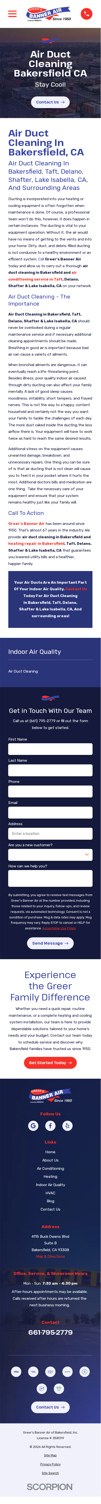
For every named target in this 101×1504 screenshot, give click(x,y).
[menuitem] (50, 1455)
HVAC (50, 1193)
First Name (17, 739)
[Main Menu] (12, 14)
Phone (14, 781)
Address (15, 824)
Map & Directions (50, 1256)
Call (41, 259)
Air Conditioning (50, 1168)
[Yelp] (67, 1126)
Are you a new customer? (30, 845)
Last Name (17, 760)
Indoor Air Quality (50, 1185)
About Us (50, 1160)
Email (12, 803)
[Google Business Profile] (33, 1126)
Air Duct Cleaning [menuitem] (23, 671)
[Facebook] (50, 1126)
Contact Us (47, 102)
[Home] (48, 14)
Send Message (47, 943)
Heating (50, 1176)
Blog (50, 1201)
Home (50, 1152)
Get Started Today (47, 1062)
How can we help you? (27, 866)
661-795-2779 (50, 1332)
